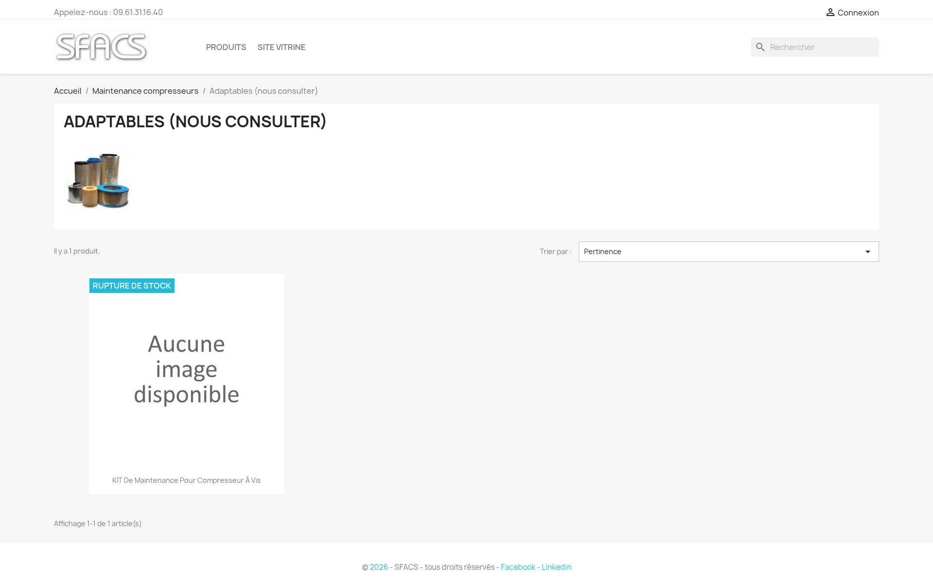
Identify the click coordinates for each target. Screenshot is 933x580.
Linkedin (556, 567)
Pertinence (729, 251)
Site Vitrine (282, 47)
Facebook (518, 567)
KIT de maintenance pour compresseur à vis (186, 480)
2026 (379, 567)
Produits (226, 47)
